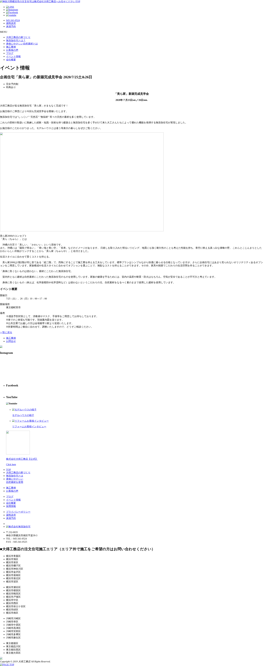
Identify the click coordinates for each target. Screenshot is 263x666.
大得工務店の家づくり (18, 37)
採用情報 (11, 506)
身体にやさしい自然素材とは (22, 43)
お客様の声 (12, 50)
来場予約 (11, 518)
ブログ (9, 53)
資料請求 (11, 515)
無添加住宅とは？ (16, 40)
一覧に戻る (6, 332)
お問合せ (11, 341)
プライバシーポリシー (18, 512)
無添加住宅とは (14, 475)
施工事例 (11, 47)
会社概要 (11, 59)
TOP (8, 469)
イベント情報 (13, 56)
